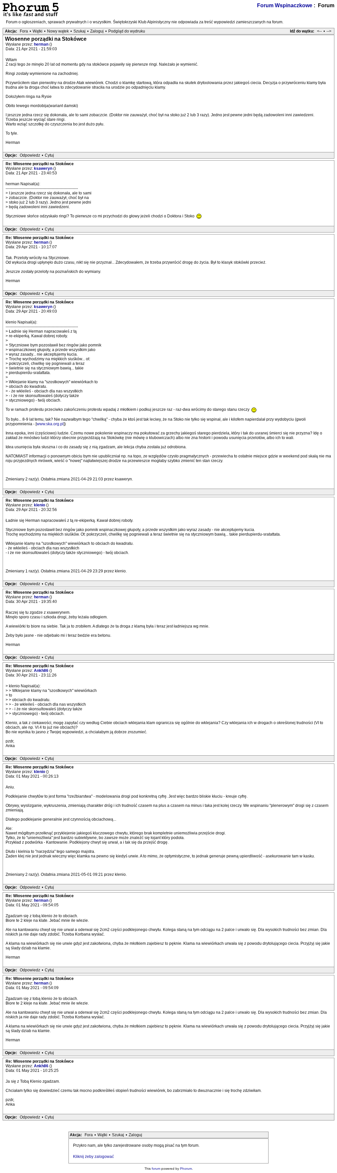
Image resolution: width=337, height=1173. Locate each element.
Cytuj (49, 155)
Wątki (37, 31)
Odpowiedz (30, 155)
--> (328, 31)
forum (156, 1168)
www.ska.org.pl (50, 424)
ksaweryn (43, 168)
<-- (319, 31)
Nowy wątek (58, 31)
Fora (24, 31)
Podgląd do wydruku (126, 31)
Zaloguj (97, 31)
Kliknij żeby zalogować (93, 1156)
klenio (40, 505)
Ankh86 (41, 670)
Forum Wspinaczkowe (284, 5)
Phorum (186, 1168)
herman (41, 44)
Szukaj (79, 31)
